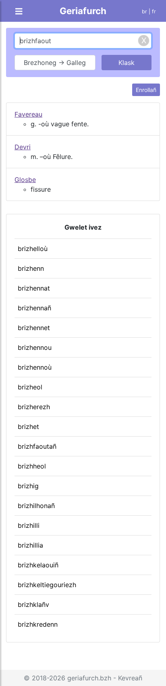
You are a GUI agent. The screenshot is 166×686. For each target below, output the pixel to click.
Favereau (28, 114)
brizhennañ (34, 308)
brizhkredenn (38, 624)
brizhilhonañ (36, 506)
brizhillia (30, 545)
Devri (23, 147)
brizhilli (28, 525)
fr (154, 11)
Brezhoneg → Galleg (55, 63)
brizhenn (31, 268)
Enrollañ (146, 89)
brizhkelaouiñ (38, 565)
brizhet (28, 426)
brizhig (28, 486)
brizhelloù (33, 249)
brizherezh (34, 407)
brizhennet (34, 328)
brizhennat (34, 288)
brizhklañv (33, 604)
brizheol (30, 387)
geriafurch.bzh (89, 678)
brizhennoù (35, 367)
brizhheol (32, 466)
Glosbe (25, 180)
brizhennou (35, 347)
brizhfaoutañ (37, 446)
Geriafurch (83, 10)
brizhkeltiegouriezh (47, 585)
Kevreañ (130, 678)
